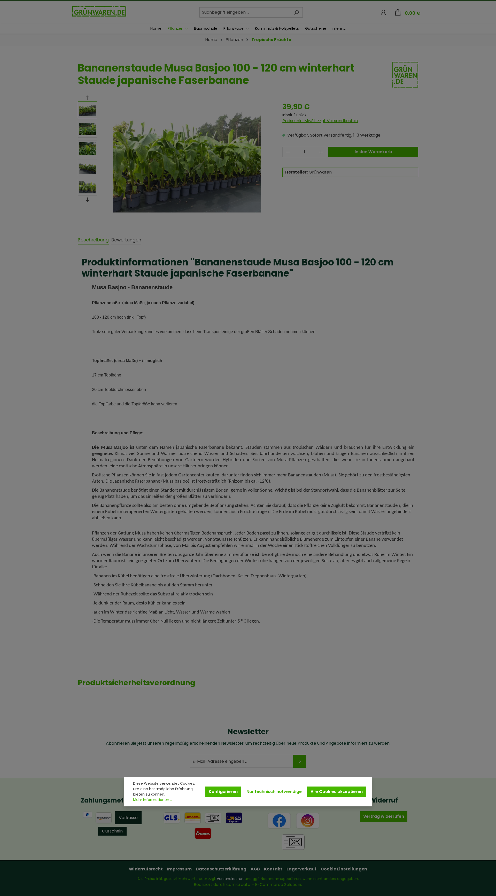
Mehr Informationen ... (153, 799)
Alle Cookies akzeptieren (337, 792)
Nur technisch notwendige (274, 792)
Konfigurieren (223, 792)
